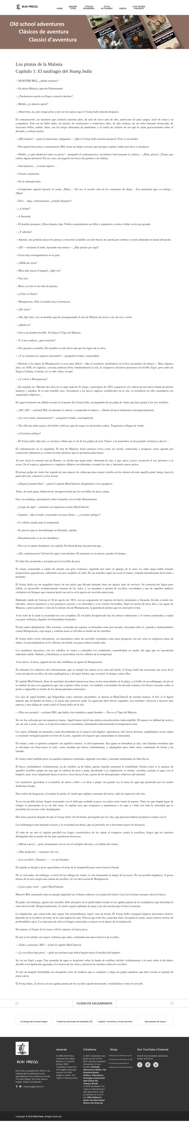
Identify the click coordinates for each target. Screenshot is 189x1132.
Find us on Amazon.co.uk (121, 1059)
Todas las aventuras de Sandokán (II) (74, 1021)
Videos (122, 8)
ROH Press (38, 1116)
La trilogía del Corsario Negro (34, 1021)
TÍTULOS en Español (89, 7)
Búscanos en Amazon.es (121, 1067)
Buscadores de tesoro (155, 1021)
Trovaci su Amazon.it (119, 1063)
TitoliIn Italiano (107, 7)
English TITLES (73, 7)
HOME (59, 8)
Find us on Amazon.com (121, 1055)
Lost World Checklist (139, 7)
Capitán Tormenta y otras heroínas (115, 1021)
